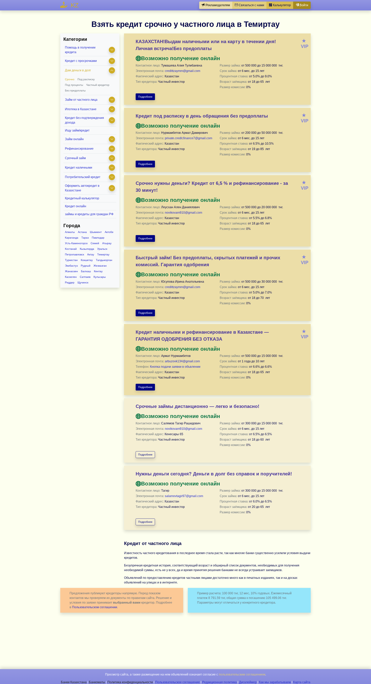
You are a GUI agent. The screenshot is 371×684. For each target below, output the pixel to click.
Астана (82, 232)
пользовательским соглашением (242, 674)
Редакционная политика (219, 682)
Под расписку (86, 79)
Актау (90, 254)
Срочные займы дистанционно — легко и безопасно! (197, 406)
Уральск (102, 248)
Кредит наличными (78, 167)
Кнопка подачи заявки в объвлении (175, 366)
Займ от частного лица (81, 99)
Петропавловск (74, 254)
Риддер (69, 282)
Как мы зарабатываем (275, 682)
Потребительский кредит (82, 177)
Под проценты (74, 84)
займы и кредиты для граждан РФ (89, 214)
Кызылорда (87, 248)
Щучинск (82, 282)
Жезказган (100, 265)
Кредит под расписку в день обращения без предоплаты (202, 116)
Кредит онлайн (75, 206)
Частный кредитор (97, 84)
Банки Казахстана (74, 682)
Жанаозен (71, 271)
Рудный (85, 265)
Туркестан (71, 260)
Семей (95, 243)
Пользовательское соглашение (177, 682)
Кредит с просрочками (81, 60)
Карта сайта (301, 682)
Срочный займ (75, 158)
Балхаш (86, 271)
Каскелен (71, 276)
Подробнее (145, 96)
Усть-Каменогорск (76, 243)
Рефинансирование (79, 148)
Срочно (69, 79)
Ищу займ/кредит (77, 130)
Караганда (71, 237)
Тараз (85, 237)
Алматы (70, 232)
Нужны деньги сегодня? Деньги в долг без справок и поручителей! (214, 473)
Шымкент (96, 232)
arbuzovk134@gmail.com (182, 361)
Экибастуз (71, 265)
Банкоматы (97, 682)
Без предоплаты (75, 90)
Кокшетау (87, 260)
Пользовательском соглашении (94, 607)
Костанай (71, 248)
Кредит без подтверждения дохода (84, 120)
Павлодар (98, 237)
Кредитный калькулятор (82, 198)
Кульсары (100, 276)
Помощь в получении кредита (80, 50)
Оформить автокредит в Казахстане (82, 188)
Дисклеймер (248, 682)
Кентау (98, 271)
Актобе (109, 232)
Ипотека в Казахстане (80, 109)
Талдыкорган (104, 260)
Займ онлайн (74, 139)
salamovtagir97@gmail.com (184, 496)
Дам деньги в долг (78, 70)
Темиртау (103, 254)
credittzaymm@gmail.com (182, 70)
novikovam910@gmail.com (183, 212)
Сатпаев (85, 276)
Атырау (106, 243)
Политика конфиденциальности (130, 682)
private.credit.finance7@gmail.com (188, 138)
